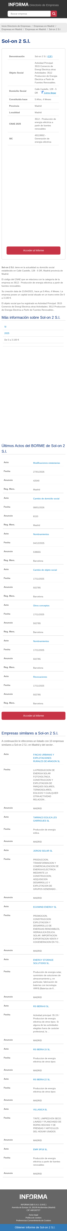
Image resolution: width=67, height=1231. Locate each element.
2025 (6, 333)
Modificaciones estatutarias (46, 463)
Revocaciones (40, 677)
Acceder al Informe (33, 250)
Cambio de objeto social (45, 570)
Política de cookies (33, 1218)
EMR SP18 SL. (40, 1149)
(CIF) (50, 56)
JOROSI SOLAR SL (43, 851)
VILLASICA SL (40, 1109)
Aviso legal (33, 1215)
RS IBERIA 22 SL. (42, 1079)
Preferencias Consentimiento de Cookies (33, 1220)
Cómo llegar (49, 93)
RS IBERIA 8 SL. (41, 1006)
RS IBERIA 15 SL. (42, 1049)
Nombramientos (41, 534)
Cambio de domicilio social (46, 498)
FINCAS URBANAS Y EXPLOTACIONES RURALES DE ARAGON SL (46, 757)
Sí (5, 326)
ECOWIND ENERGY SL (45, 907)
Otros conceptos (41, 605)
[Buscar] (54, 13)
